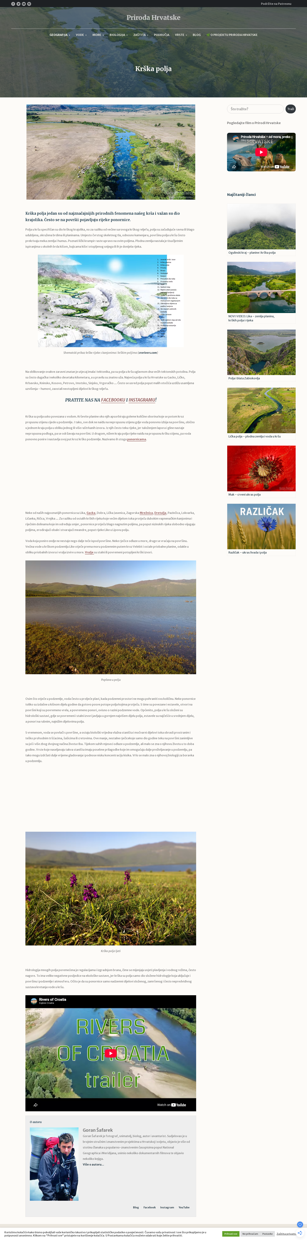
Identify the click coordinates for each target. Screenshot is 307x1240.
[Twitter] (18, 4)
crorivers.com (148, 352)
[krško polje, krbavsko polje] (110, 617)
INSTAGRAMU (142, 400)
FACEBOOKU (113, 400)
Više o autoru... (93, 1164)
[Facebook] (13, 4)
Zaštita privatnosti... (290, 1234)
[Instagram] (29, 4)
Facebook (150, 1207)
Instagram (167, 1207)
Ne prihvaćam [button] (250, 1233)
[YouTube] (24, 4)
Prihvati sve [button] (230, 1233)
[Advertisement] (110, 479)
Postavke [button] (267, 1233)
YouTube (184, 1207)
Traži (290, 109)
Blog (136, 1207)
